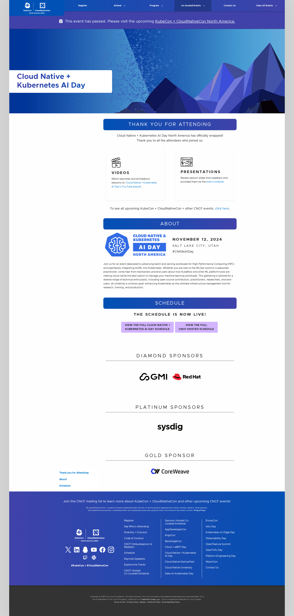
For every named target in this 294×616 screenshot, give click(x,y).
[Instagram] (111, 550)
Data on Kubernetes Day (179, 573)
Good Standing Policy (171, 602)
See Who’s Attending (136, 526)
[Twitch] (85, 557)
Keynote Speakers (134, 559)
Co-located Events (191, 6)
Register (82, 6)
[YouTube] (94, 550)
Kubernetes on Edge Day (220, 532)
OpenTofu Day (214, 550)
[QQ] (85, 550)
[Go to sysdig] (170, 431)
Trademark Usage (148, 599)
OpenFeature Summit (218, 544)
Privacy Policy (199, 510)
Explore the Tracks (134, 564)
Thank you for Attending (74, 473)
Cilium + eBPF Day (175, 547)
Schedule (64, 486)
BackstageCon (173, 541)
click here (222, 208)
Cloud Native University (178, 567)
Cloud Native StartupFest (179, 562)
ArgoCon (170, 535)
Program (154, 6)
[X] (68, 550)
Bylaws (143, 602)
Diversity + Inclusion (135, 532)
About (63, 479)
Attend (117, 6)
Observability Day (216, 538)
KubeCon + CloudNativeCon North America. (195, 21)
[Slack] (94, 557)
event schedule (215, 182)
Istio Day (211, 526)
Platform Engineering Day (221, 556)
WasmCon (212, 562)
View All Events (264, 6)
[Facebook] (102, 550)
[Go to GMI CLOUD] (153, 381)
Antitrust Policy (153, 602)
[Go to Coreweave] (169, 478)
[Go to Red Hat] (186, 381)
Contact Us (230, 6)
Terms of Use (119, 602)
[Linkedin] (77, 550)
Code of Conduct (134, 538)
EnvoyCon (212, 520)
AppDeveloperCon (175, 529)
